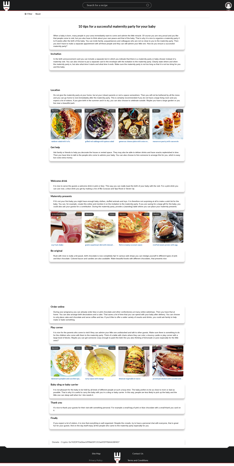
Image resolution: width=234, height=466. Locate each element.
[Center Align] (149, 4)
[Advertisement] (117, 79)
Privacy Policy (95, 460)
